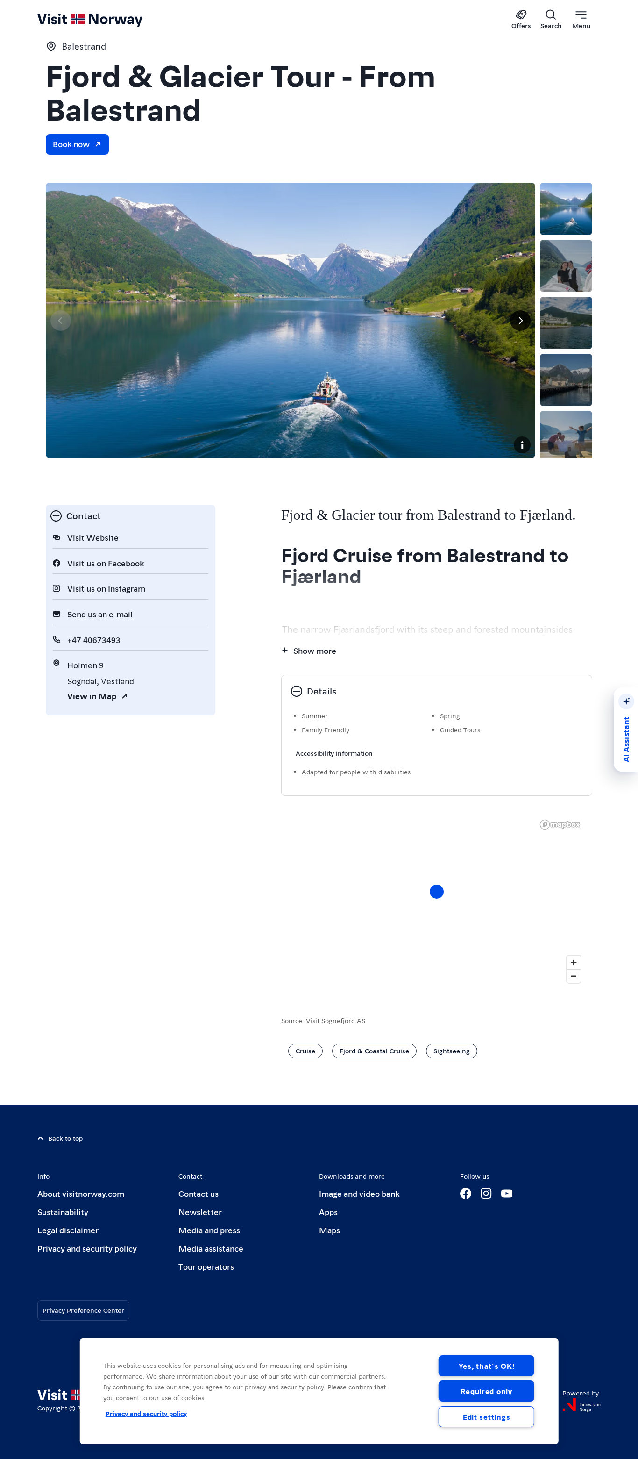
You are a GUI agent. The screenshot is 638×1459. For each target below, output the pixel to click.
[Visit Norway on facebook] (465, 1193)
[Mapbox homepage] (560, 824)
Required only (486, 1391)
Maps (329, 1229)
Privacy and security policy (87, 1248)
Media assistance (210, 1248)
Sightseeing (451, 1050)
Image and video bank (359, 1193)
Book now (71, 143)
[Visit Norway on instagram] (486, 1193)
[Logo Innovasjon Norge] (581, 1405)
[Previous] (60, 320)
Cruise (305, 1050)
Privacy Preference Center (83, 1310)
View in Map (91, 695)
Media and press (209, 1229)
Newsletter (200, 1211)
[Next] (520, 320)
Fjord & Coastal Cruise (374, 1050)
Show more (314, 650)
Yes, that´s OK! (487, 1366)
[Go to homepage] (105, 19)
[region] (319, 1391)
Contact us (198, 1193)
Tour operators (206, 1266)
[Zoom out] (574, 976)
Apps (328, 1211)
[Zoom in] (574, 962)
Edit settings (486, 1417)
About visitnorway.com (80, 1193)
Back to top (65, 1138)
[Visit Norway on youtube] (506, 1193)
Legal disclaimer (68, 1229)
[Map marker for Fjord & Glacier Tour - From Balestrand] (437, 892)
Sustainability (62, 1211)
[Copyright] (522, 444)
